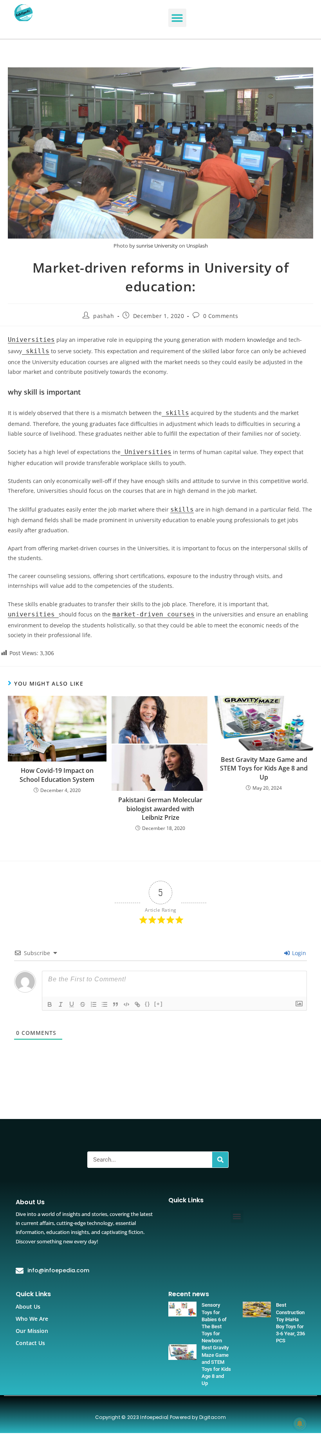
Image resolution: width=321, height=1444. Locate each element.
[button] (177, 18)
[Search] (220, 1159)
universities (33, 614)
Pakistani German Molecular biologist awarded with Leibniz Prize (160, 809)
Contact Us (30, 1343)
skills (35, 351)
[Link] (137, 1004)
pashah (103, 316)
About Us (28, 1306)
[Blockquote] (115, 1004)
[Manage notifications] (300, 1423)
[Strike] (82, 1004)
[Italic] (60, 1004)
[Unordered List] (104, 1004)
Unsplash (197, 245)
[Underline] (71, 1004)
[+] (158, 1004)
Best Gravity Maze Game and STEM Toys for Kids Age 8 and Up (264, 768)
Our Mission (32, 1330)
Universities (31, 339)
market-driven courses (153, 614)
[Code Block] (126, 1004)
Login (298, 953)
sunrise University (157, 245)
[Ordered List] (93, 1004)
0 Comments (220, 316)
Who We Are (32, 1318)
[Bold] (49, 1004)
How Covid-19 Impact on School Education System (57, 774)
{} (147, 1004)
